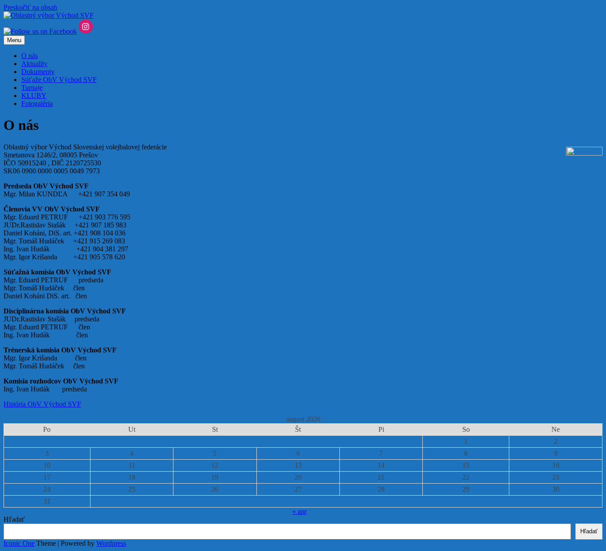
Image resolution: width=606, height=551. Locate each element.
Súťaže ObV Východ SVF (59, 79)
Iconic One (19, 543)
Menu (14, 40)
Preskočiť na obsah (30, 7)
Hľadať (14, 519)
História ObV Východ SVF (42, 404)
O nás (29, 55)
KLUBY (34, 95)
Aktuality (34, 63)
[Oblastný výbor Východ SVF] (49, 15)
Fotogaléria (37, 103)
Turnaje (32, 87)
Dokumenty (38, 71)
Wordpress (111, 543)
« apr (299, 511)
